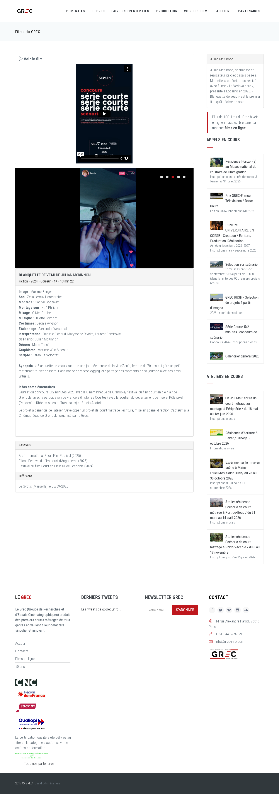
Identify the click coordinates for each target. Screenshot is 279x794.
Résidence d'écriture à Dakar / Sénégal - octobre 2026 (233, 438)
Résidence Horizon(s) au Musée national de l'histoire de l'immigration (233, 166)
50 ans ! (20, 666)
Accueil (20, 643)
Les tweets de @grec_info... (101, 609)
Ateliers (224, 11)
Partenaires (249, 11)
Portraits (75, 11)
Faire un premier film (130, 11)
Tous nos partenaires (39, 763)
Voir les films (197, 11)
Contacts (22, 651)
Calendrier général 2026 (242, 356)
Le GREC (98, 11)
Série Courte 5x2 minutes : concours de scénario (233, 332)
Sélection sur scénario (241, 264)
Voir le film (33, 58)
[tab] (104, 59)
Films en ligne (25, 658)
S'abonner (185, 609)
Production (166, 11)
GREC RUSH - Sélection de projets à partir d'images (234, 302)
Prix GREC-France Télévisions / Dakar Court (231, 200)
